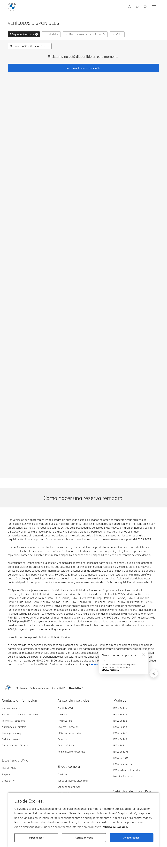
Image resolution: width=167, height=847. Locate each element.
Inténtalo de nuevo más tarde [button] (83, 68)
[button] (24, 34)
